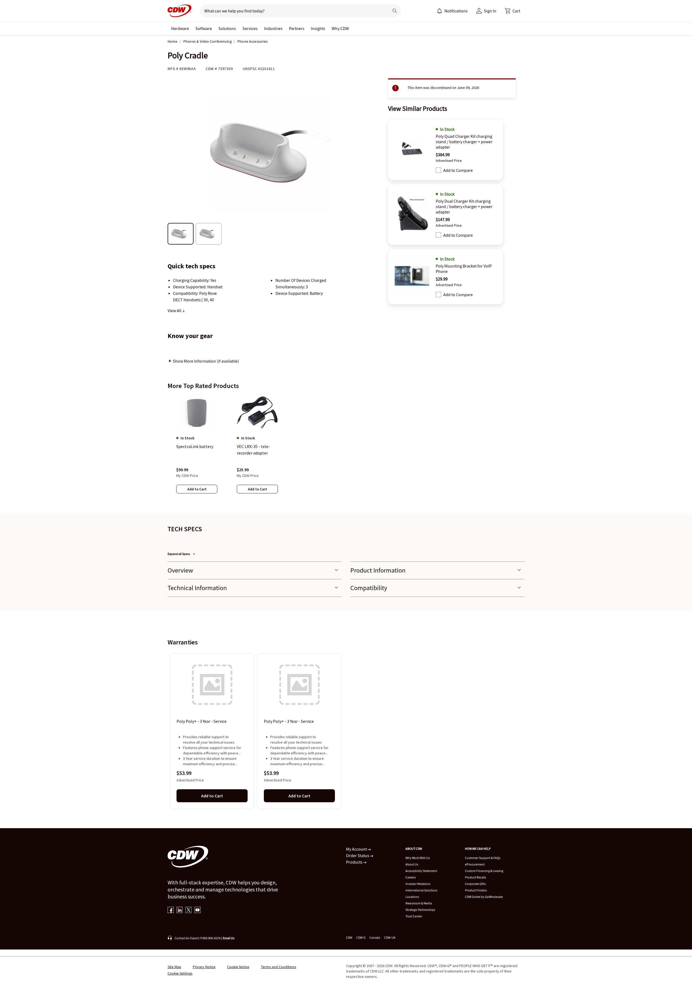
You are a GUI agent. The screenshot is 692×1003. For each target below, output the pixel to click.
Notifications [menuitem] (456, 11)
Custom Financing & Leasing (484, 871)
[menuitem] (439, 11)
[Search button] (394, 10)
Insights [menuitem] (318, 28)
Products (354, 862)
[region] (346, 449)
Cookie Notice (238, 966)
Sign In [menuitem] (490, 11)
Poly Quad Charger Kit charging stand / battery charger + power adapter (464, 141)
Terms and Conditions (278, 966)
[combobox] (292, 10)
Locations (412, 897)
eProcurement (475, 864)
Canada (375, 937)
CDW (349, 937)
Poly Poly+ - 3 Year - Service (202, 721)
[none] (180, 28)
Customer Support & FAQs (482, 858)
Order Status (358, 855)
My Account (357, 849)
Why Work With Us (417, 858)
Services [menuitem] (250, 28)
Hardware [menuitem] (180, 28)
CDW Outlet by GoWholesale (484, 897)
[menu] (452, 10)
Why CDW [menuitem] (340, 28)
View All (175, 310)
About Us (411, 864)
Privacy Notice (204, 966)
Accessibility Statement (421, 871)
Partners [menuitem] (296, 28)
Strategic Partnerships (420, 910)
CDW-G (360, 937)
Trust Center (413, 916)
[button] (512, 10)
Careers (410, 877)
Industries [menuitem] (273, 28)
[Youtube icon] (197, 910)
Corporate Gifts (475, 884)
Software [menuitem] (203, 28)
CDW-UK (389, 937)
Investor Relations (417, 884)
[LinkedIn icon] (180, 910)
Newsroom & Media (418, 903)
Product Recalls (475, 877)
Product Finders (476, 890)
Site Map (174, 966)
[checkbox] (438, 170)
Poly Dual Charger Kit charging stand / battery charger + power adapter (464, 206)
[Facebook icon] (171, 910)
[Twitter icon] (188, 910)
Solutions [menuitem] (227, 28)
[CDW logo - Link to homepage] (179, 10)
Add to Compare (458, 170)
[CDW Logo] (179, 10)
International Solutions (421, 890)
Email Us (228, 938)
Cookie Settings (180, 973)
